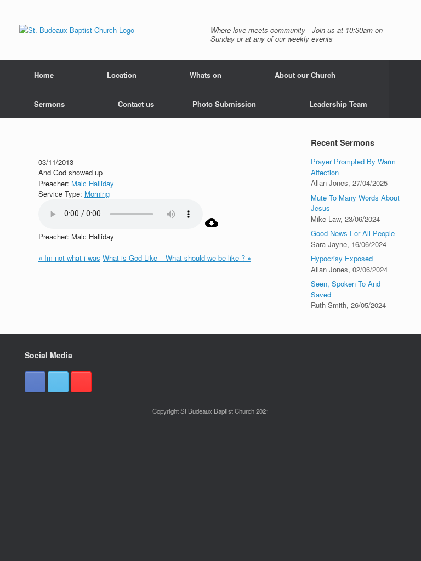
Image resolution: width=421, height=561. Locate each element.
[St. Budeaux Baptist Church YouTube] (81, 381)
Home (44, 75)
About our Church (305, 75)
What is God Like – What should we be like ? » (177, 258)
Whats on (205, 75)
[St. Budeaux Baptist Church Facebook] (35, 381)
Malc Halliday (92, 183)
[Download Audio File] (211, 226)
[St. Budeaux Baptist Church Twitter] (58, 381)
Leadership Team (338, 104)
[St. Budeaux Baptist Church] (76, 30)
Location (121, 75)
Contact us (136, 104)
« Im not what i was (69, 258)
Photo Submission (224, 104)
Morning (97, 193)
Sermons (49, 104)
